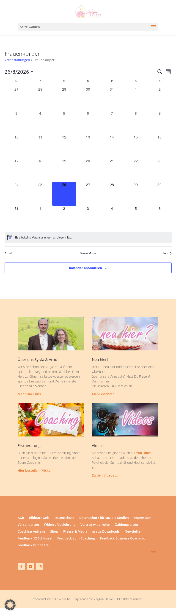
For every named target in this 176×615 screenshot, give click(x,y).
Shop (54, 532)
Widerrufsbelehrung (59, 525)
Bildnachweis (39, 518)
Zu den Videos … (105, 475)
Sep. (165, 253)
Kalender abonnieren (85, 268)
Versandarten (28, 525)
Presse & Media (75, 532)
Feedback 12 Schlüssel (35, 538)
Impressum (142, 518)
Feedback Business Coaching (122, 538)
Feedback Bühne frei (34, 545)
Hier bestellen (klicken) (35, 470)
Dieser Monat (88, 253)
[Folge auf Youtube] (30, 566)
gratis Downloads (106, 532)
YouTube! (143, 453)
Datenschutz (64, 518)
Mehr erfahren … (105, 394)
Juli (10, 253)
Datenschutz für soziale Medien (104, 518)
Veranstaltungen (17, 60)
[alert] (88, 237)
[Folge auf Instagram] (39, 566)
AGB (21, 518)
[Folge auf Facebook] (21, 566)
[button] (10, 605)
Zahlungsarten (126, 525)
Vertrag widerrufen (95, 525)
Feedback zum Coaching (76, 538)
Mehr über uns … (31, 394)
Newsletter (133, 532)
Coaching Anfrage (31, 532)
